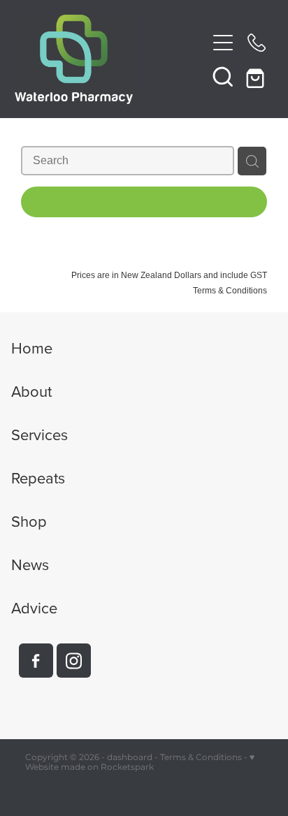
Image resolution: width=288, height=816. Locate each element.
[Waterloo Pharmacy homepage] (111, 59)
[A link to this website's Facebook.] (36, 660)
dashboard (129, 757)
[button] (223, 76)
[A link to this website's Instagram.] (74, 660)
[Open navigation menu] (223, 42)
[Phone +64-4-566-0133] (256, 42)
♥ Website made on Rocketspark (139, 762)
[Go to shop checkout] (256, 76)
